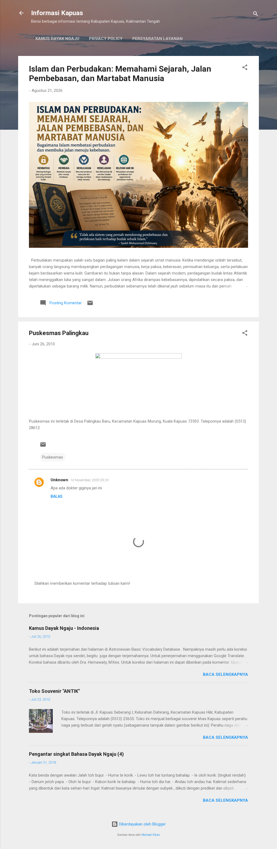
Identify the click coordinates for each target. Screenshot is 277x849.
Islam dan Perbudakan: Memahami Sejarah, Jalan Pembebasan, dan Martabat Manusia (120, 73)
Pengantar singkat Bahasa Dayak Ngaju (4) (76, 754)
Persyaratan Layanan (157, 38)
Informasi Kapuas (57, 13)
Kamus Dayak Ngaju (57, 38)
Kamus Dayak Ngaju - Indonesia (64, 628)
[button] (245, 68)
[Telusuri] (255, 14)
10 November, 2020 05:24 (89, 480)
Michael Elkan (150, 835)
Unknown (59, 479)
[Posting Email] (90, 304)
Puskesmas (52, 457)
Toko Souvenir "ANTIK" (54, 691)
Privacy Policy (106, 38)
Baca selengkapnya (225, 674)
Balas (56, 496)
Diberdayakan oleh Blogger (142, 824)
